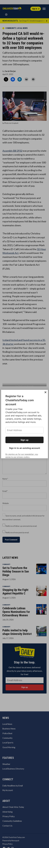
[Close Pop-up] (45, 392)
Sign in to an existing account (24, 448)
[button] (24, 424)
